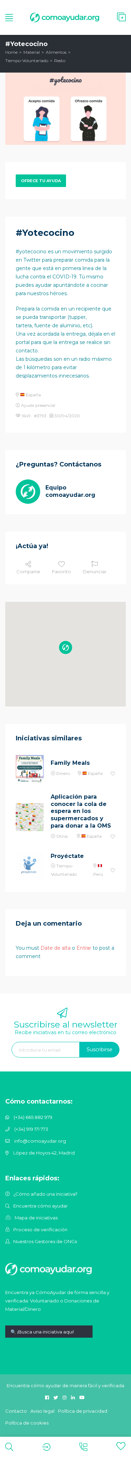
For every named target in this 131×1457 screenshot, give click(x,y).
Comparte (28, 571)
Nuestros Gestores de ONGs (45, 1241)
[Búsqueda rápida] (49, 1336)
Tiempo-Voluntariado (26, 60)
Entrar (84, 948)
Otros (62, 836)
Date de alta (56, 948)
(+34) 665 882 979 (33, 1117)
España (33, 394)
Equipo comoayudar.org (70, 491)
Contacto (16, 1411)
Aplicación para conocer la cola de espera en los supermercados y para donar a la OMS (81, 811)
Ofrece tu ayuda (41, 180)
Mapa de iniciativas (36, 1217)
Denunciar (95, 571)
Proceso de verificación (40, 1229)
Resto (59, 60)
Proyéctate (67, 856)
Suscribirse (99, 1049)
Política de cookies (27, 1423)
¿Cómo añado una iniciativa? (45, 1194)
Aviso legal (42, 1411)
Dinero (63, 773)
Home (11, 52)
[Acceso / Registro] (46, 1447)
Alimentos (56, 52)
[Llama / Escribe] (83, 1447)
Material (31, 52)
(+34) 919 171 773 (31, 1129)
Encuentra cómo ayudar (40, 1206)
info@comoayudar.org (40, 1141)
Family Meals (70, 763)
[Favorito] (112, 774)
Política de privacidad (82, 1411)
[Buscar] (9, 1447)
